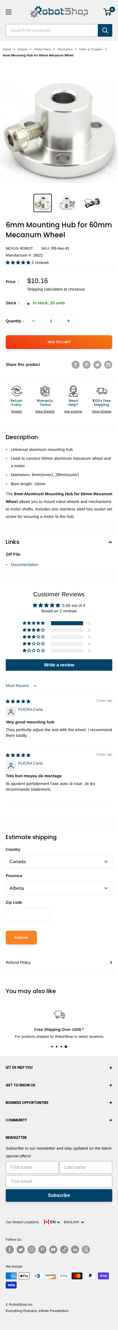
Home (7, 49)
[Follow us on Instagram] (31, 1250)
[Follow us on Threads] (86, 1250)
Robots (23, 49)
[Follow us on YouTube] (53, 1250)
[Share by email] (108, 364)
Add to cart (59, 342)
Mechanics (65, 49)
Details (16, 411)
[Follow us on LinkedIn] (75, 1250)
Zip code (14, 902)
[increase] (68, 321)
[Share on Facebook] (76, 364)
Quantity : (15, 321)
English (72, 1222)
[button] (19, 262)
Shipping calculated (44, 289)
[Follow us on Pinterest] (42, 1250)
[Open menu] (8, 12)
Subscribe (59, 1195)
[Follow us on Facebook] (10, 1250)
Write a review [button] (59, 664)
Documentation (24, 564)
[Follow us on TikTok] (64, 1250)
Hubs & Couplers (91, 49)
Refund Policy (18, 962)
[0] (107, 12)
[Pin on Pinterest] (86, 364)
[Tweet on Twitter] (97, 364)
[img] (18, 701)
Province (14, 875)
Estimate (21, 938)
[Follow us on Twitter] (21, 1250)
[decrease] (33, 321)
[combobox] (52, 30)
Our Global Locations (22, 1222)
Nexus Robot (19, 248)
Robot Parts (42, 49)
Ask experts (73, 411)
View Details (45, 411)
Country (13, 849)
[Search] (105, 30)
